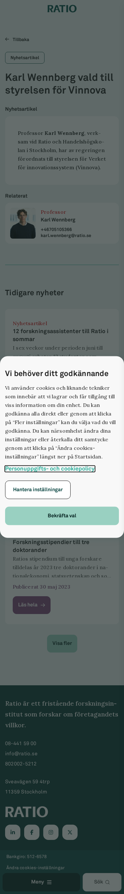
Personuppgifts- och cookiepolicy (50, 468)
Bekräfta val (62, 515)
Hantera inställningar (38, 489)
